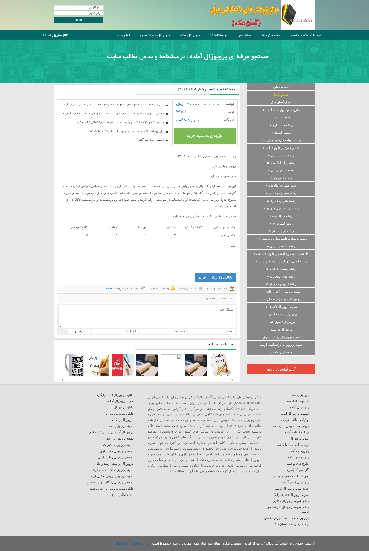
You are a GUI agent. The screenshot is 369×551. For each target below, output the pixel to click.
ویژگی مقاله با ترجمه (295, 420)
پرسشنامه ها (218, 35)
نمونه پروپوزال (299, 438)
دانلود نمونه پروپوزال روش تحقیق (111, 488)
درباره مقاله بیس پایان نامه (291, 426)
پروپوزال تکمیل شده (281, 322)
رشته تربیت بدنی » (281, 231)
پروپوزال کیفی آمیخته (294, 482)
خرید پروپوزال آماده (120, 401)
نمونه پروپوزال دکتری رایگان (290, 495)
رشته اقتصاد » (281, 132)
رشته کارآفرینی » (281, 216)
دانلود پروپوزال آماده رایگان (115, 395)
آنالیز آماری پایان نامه (281, 369)
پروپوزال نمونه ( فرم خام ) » (281, 299)
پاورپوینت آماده (299, 451)
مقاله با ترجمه (271, 35)
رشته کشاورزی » (281, 223)
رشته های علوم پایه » (281, 276)
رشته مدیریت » (281, 117)
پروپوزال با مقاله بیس (155, 35)
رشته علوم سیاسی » (281, 246)
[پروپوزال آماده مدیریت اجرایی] (171, 375)
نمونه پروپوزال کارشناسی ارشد (281, 345)
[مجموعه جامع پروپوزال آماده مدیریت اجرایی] (147, 375)
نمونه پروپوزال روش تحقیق (281, 337)
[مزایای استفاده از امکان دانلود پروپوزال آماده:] (74, 375)
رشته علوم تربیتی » (281, 170)
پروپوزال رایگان (122, 420)
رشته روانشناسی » (281, 155)
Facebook (137, 543)
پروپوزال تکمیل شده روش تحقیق (286, 518)
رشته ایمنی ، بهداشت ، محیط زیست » (281, 261)
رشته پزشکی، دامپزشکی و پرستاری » (281, 238)
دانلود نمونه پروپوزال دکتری (291, 501)
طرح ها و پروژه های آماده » (281, 110)
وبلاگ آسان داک (281, 102)
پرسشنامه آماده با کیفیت (292, 445)
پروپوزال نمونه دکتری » (281, 314)
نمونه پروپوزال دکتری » (281, 307)
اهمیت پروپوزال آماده (294, 413)
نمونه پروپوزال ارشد (119, 438)
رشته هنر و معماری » (281, 201)
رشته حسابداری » (281, 125)
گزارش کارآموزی (297, 470)
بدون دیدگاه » (187, 120)
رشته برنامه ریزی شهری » (281, 208)
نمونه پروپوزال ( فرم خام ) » (281, 291)
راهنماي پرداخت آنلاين (150, 140)
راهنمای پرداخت (281, 352)
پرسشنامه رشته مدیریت (218, 298)
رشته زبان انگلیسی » (281, 163)
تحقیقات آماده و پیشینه (306, 35)
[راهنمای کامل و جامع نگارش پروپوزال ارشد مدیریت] (220, 375)
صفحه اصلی (281, 87)
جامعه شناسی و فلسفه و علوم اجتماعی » (281, 254)
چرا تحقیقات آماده (297, 432)
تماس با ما (123, 35)
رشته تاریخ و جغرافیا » (281, 284)
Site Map (122, 543)
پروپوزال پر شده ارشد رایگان (113, 464)
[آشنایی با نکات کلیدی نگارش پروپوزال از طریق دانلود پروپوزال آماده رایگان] (98, 375)
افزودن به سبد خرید (205, 136)
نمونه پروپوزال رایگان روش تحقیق (110, 482)
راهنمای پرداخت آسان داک (291, 524)
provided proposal (297, 401)
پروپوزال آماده (190, 35)
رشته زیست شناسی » (281, 269)
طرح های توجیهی (297, 464)
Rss (148, 543)
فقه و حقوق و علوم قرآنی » (281, 148)
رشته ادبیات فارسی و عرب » (281, 140)
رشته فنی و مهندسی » (281, 193)
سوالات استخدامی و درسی (291, 476)
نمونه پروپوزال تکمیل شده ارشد (112, 470)
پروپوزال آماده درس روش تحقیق (111, 432)
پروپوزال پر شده (281, 329)
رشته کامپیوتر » (281, 178)
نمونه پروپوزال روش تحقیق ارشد (111, 476)
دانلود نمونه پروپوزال (119, 413)
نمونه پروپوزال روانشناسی (115, 457)
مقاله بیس (244, 35)
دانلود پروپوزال (123, 407)
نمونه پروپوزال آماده (120, 426)
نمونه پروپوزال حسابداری (116, 451)
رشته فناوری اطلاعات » (281, 185)
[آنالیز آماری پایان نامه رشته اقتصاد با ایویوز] (123, 375)
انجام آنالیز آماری (121, 495)
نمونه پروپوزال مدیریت (118, 445)
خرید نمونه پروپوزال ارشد (292, 488)
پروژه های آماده (298, 457)
